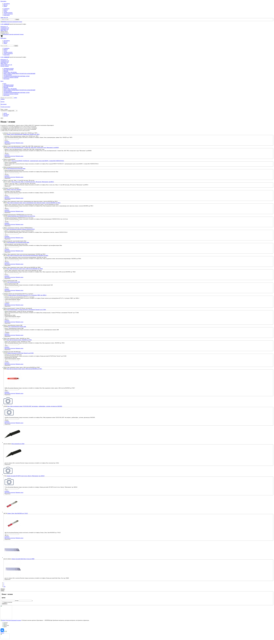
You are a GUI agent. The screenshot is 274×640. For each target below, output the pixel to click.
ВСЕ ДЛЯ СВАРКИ (8, 69)
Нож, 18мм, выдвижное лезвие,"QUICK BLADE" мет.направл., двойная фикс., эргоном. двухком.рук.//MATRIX (34, 406)
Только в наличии (7, 602)
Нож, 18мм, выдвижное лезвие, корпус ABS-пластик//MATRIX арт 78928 (25, 268)
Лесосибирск (6, 3)
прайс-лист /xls (4, 17)
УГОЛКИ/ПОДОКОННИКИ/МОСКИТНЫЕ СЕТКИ (16, 76)
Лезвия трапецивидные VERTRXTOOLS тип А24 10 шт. (21, 216)
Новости (5, 10)
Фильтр (2, 589)
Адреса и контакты (8, 13)
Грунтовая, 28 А (5, 29)
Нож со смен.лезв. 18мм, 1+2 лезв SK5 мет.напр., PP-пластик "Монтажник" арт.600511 (33, 181)
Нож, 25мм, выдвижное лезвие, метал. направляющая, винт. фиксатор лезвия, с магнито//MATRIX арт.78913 (33, 202)
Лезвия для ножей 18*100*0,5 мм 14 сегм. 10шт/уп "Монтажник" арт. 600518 (25, 475)
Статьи (5, 11)
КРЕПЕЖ (5, 71)
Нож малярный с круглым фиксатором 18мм (18, 242)
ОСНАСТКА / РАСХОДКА (10, 72)
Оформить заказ (19, 142)
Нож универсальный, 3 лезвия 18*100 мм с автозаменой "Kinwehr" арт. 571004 (26, 309)
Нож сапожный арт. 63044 (18, 443)
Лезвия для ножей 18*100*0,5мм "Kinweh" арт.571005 (20, 353)
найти (15, 97)
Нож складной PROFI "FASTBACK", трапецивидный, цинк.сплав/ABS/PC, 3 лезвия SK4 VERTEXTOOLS (38, 160)
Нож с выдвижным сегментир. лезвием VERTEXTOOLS (21, 229)
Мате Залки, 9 (4, 30)
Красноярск (3, 1)
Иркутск (5, 5)
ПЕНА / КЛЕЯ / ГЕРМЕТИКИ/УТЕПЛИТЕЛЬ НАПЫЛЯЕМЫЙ (19, 73)
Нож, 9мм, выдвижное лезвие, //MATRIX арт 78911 (19, 339)
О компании (6, 8)
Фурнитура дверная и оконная (10, 77)
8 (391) (5, 24)
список (5, 113)
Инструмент (6, 78)
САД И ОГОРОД (7, 74)
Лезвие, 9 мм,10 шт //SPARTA (14, 189)
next (4, 586)
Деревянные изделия (8, 68)
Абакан (5, 6)
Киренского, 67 (4, 26)
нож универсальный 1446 (13, 282)
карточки (5, 115)
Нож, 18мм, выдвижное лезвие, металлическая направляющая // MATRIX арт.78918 (27, 255)
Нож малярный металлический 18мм (16, 168)
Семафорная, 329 (5, 27)
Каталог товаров (5, 66)
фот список (6, 114)
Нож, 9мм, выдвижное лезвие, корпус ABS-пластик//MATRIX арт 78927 (24, 368)
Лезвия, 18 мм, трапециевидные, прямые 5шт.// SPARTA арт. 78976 (23, 134)
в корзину (7, 141)
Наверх (2, 632)
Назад (2, 590)
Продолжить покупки (10, 142)
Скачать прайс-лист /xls (6, 64)
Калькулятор (6, 15)
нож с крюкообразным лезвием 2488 (17, 326)
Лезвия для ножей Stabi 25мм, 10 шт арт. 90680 (23, 558)
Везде (4, 83)
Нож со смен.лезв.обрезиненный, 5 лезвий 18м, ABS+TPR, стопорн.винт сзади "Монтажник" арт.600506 (33, 147)
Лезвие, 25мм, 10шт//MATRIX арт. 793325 (17, 513)
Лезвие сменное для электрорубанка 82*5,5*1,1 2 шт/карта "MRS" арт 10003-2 (27, 295)
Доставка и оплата (7, 12)
